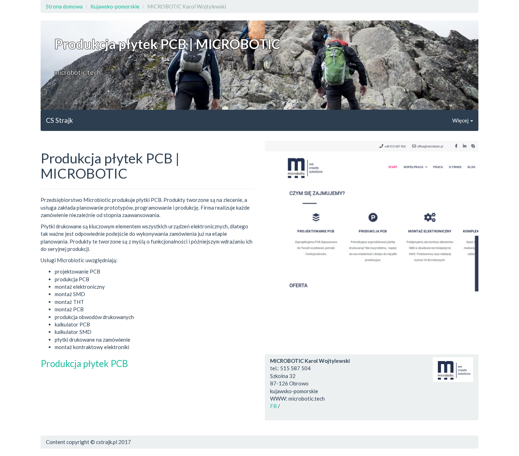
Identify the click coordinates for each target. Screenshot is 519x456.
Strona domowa (64, 6)
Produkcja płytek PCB (84, 363)
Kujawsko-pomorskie (114, 6)
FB (273, 406)
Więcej (461, 120)
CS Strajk (59, 120)
